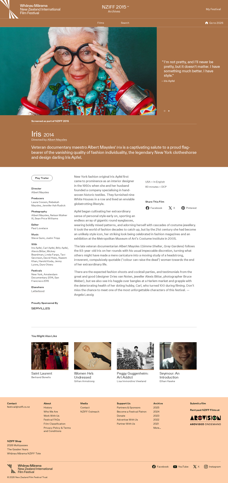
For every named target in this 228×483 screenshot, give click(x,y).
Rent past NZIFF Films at (204, 410)
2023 (156, 415)
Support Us (123, 403)
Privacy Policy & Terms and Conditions (57, 429)
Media (84, 403)
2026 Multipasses (17, 445)
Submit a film (198, 403)
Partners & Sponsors (128, 407)
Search (125, 22)
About (47, 403)
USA (148, 181)
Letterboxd (38, 291)
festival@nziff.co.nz (18, 406)
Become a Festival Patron (131, 411)
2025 (156, 407)
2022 (156, 419)
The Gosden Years (17, 449)
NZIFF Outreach (89, 411)
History (48, 407)
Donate (121, 415)
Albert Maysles (57, 139)
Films (100, 22)
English (160, 181)
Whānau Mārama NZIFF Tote (24, 453)
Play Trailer (42, 178)
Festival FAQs (52, 419)
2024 (156, 411)
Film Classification (54, 423)
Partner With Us (126, 423)
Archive (158, 403)
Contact (12, 403)
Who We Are (51, 411)
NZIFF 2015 (62, 121)
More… (157, 427)
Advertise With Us (127, 419)
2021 (156, 423)
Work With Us (51, 415)
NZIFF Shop (14, 441)
